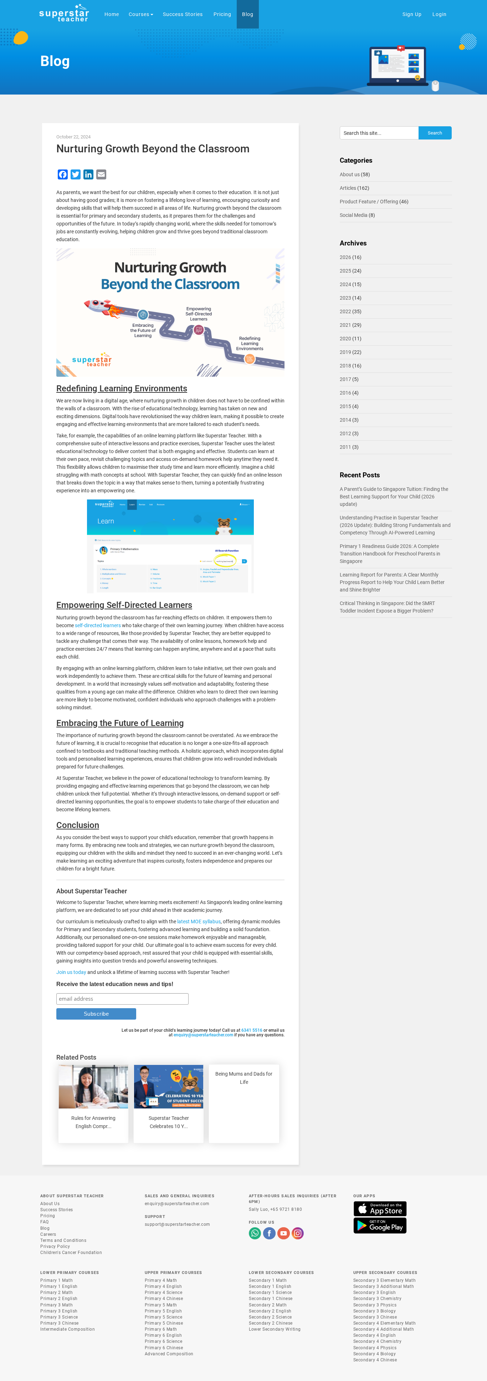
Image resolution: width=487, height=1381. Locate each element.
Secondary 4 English (374, 1335)
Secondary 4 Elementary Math (384, 1323)
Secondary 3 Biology (374, 1311)
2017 (345, 379)
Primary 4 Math (161, 1280)
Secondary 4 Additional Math (383, 1329)
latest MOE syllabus (199, 921)
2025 (345, 271)
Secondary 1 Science (270, 1292)
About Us (50, 1203)
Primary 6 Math (161, 1329)
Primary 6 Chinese (164, 1347)
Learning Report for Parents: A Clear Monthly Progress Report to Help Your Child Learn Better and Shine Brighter (392, 582)
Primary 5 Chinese (164, 1323)
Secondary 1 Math (268, 1280)
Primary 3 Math (56, 1305)
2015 (345, 406)
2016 (345, 393)
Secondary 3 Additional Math (383, 1286)
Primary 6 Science (164, 1341)
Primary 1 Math (56, 1280)
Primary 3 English (59, 1311)
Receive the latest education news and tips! (114, 984)
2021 (345, 325)
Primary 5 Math (161, 1305)
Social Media (354, 215)
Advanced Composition (169, 1353)
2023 (345, 298)
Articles (348, 188)
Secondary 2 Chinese (271, 1323)
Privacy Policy (55, 1246)
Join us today (71, 972)
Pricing (47, 1215)
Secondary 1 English (270, 1286)
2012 (345, 433)
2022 (345, 311)
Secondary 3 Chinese (375, 1317)
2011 (345, 447)
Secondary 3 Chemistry (377, 1298)
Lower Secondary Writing (275, 1329)
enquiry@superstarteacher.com (203, 1034)
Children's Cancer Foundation (71, 1252)
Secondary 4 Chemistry (377, 1341)
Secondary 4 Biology (374, 1353)
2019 (345, 352)
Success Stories (56, 1209)
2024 (345, 284)
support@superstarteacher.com (177, 1224)
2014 (345, 420)
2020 (345, 338)
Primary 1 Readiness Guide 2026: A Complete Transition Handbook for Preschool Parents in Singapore (390, 553)
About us (350, 174)
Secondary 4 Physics (375, 1347)
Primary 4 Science (164, 1292)
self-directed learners (98, 625)
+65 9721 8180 (286, 1209)
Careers (48, 1234)
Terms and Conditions (63, 1240)
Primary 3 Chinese (59, 1323)
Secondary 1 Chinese (271, 1298)
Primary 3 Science (59, 1317)
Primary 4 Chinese (164, 1298)
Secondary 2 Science (270, 1317)
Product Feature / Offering (369, 201)
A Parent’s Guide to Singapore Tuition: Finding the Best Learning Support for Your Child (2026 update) (394, 496)
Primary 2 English (59, 1298)
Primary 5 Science (164, 1317)
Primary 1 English (59, 1286)
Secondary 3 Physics (375, 1305)
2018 (345, 366)
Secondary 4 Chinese (375, 1359)
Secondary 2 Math (268, 1305)
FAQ (44, 1221)
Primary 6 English (163, 1335)
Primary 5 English (163, 1311)
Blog (45, 1228)
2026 (345, 257)
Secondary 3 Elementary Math (384, 1280)
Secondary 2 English (270, 1311)
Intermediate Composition (67, 1329)
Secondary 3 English (374, 1292)
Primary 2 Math (56, 1292)
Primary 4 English (163, 1286)
